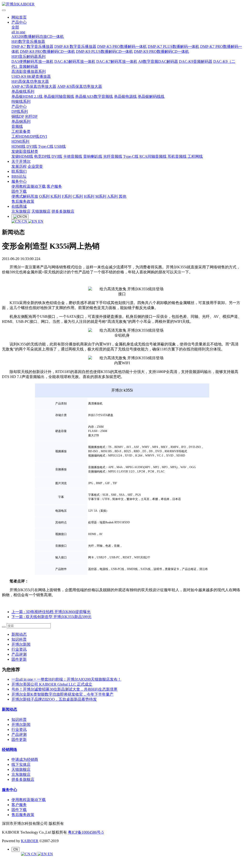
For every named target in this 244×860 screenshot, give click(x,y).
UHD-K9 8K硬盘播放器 (31, 76)
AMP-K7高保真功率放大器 (33, 86)
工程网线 (195, 156)
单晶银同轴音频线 (59, 96)
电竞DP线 (42, 156)
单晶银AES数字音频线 (94, 96)
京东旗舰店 (20, 211)
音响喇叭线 (92, 156)
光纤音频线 (112, 156)
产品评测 (19, 654)
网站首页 (19, 17)
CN (24, 221)
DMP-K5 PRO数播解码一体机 (122, 46)
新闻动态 (19, 634)
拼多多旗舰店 (62, 211)
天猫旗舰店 (41, 211)
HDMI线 (18, 146)
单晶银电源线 (125, 96)
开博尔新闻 (20, 644)
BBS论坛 (18, 176)
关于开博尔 (20, 161)
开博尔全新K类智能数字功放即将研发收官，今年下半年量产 (62, 694)
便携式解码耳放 (24, 196)
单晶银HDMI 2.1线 (27, 96)
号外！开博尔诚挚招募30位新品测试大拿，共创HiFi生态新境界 (64, 689)
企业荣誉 (35, 166)
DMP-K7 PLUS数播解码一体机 (173, 46)
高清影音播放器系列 (28, 71)
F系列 (67, 196)
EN (40, 221)
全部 (15, 27)
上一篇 (51, 612)
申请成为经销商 (24, 759)
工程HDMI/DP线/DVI (29, 136)
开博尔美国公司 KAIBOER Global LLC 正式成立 (51, 684)
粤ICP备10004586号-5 (86, 832)
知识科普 (19, 639)
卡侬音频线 (72, 156)
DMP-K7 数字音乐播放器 (32, 46)
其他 (122, 196)
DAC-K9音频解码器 (195, 61)
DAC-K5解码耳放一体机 (74, 61)
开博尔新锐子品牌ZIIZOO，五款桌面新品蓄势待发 (54, 699)
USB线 (60, 146)
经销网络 (9, 749)
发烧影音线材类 (24, 151)
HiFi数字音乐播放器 (28, 41)
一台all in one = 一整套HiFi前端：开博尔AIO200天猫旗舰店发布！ (66, 679)
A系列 (112, 196)
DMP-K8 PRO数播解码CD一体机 (47, 51)
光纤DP (31, 116)
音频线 (17, 126)
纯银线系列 (20, 101)
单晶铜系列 (20, 121)
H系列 (89, 196)
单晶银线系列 (22, 91)
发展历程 (19, 166)
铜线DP (17, 116)
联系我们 (19, 171)
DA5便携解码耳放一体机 (32, 61)
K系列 (56, 196)
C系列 (78, 196)
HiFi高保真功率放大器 (30, 81)
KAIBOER (29, 841)
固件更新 (19, 659)
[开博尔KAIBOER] (122, 4)
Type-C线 (45, 146)
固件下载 (19, 191)
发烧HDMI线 (22, 156)
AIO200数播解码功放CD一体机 (37, 36)
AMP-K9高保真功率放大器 (79, 86)
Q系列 (44, 196)
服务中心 (19, 181)
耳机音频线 (177, 156)
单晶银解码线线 (151, 96)
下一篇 (51, 617)
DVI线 (31, 146)
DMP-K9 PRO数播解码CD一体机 (161, 51)
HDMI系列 (20, 141)
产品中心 (19, 22)
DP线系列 (19, 111)
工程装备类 (20, 131)
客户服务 (54, 186)
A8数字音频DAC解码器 (158, 61)
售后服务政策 (22, 201)
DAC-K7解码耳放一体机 (116, 61)
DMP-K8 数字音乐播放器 (75, 46)
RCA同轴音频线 (153, 156)
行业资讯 (19, 649)
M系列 (100, 196)
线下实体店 (20, 764)
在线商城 (19, 206)
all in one (18, 32)
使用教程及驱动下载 (28, 186)
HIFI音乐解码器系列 (28, 56)
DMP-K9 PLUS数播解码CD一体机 (104, 51)
